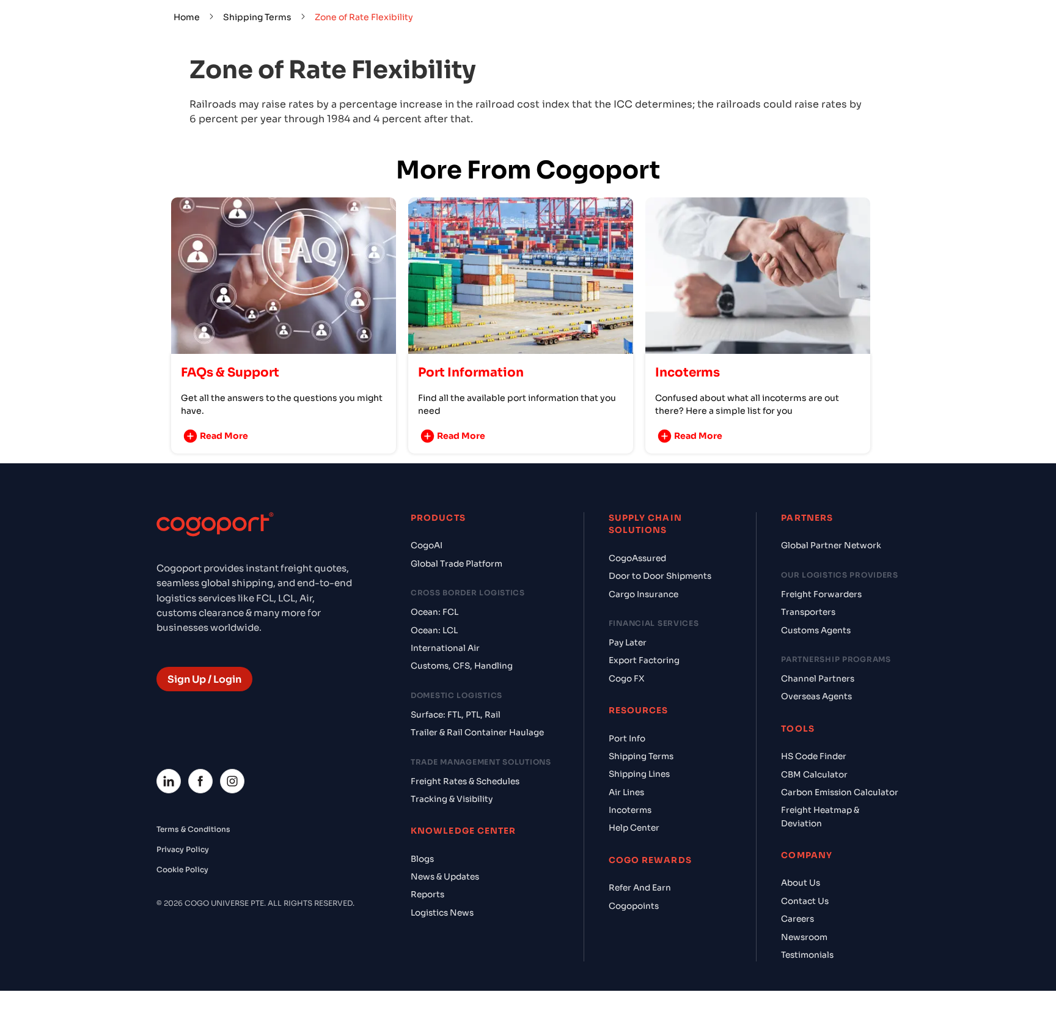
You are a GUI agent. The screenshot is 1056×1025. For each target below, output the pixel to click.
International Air (445, 648)
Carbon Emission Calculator (839, 792)
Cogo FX (626, 679)
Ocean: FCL (434, 612)
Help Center (634, 828)
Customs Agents (816, 630)
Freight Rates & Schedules (465, 781)
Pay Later (628, 642)
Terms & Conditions (193, 829)
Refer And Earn (640, 888)
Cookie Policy (182, 869)
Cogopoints (634, 906)
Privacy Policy (182, 849)
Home (187, 17)
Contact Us (805, 901)
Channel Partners (817, 679)
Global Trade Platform (456, 564)
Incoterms (630, 810)
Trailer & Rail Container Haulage (477, 732)
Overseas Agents (816, 696)
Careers (797, 919)
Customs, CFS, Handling (462, 666)
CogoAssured (637, 558)
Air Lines (626, 792)
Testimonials (807, 955)
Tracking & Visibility (452, 799)
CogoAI (426, 545)
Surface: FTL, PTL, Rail (456, 715)
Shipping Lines (639, 774)
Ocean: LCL (434, 630)
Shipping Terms (257, 17)
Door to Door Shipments (660, 576)
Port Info (627, 738)
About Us (800, 883)
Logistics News (442, 913)
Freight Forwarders (821, 594)
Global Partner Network (831, 545)
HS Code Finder (813, 756)
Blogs (422, 859)
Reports (427, 894)
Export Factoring (644, 660)
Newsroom (804, 937)
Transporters (808, 612)
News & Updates (445, 877)
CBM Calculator (814, 775)
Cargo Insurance (643, 594)
